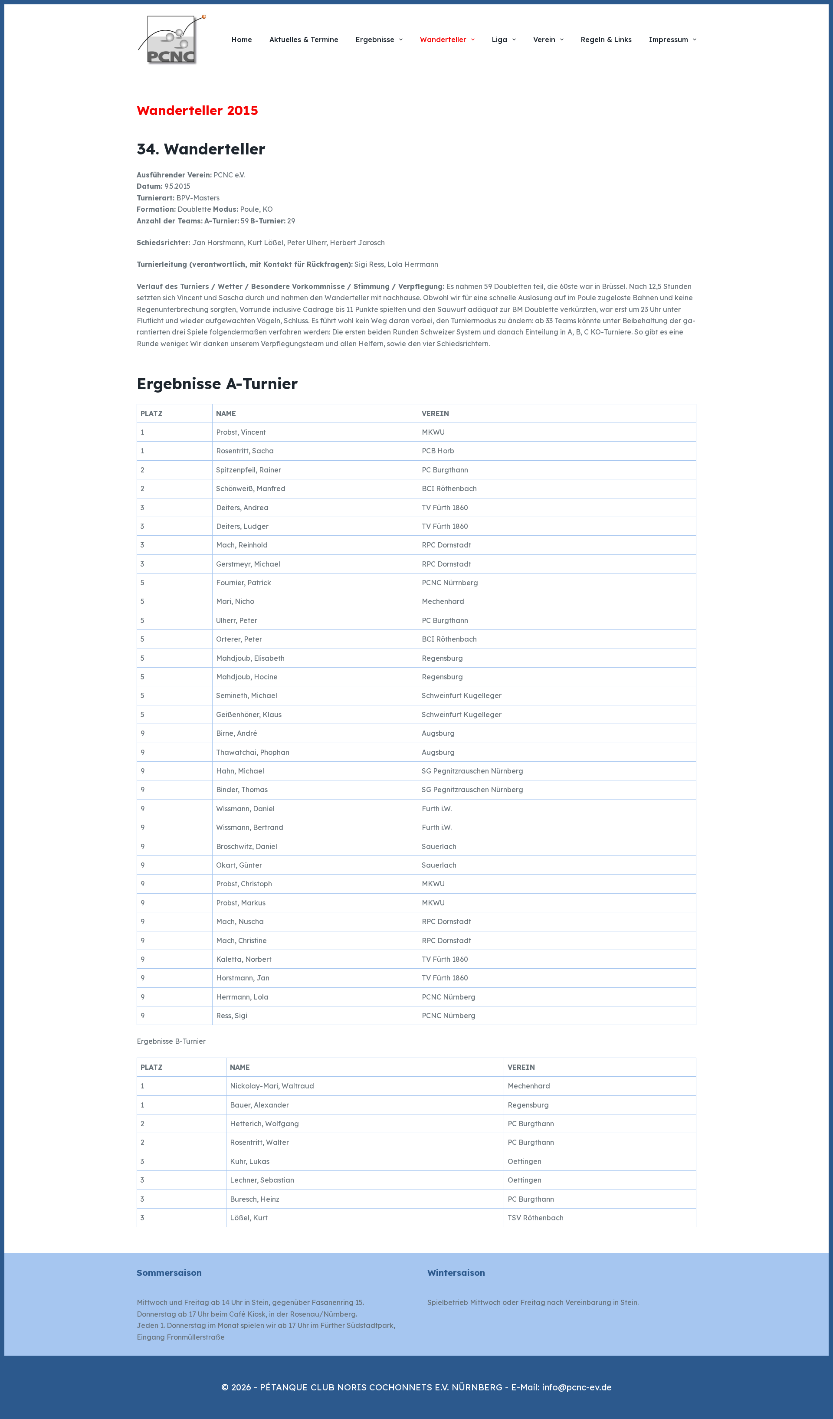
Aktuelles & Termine (303, 39)
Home (242, 39)
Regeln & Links (606, 39)
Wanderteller (443, 39)
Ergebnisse (375, 39)
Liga (499, 39)
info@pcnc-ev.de (577, 1387)
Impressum (668, 39)
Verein (544, 39)
